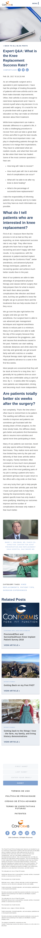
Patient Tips (27, 587)
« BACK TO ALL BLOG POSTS (15, 46)
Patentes (20, 814)
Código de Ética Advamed (20, 801)
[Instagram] (27, 833)
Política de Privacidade (20, 796)
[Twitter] (23, 69)
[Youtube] (33, 833)
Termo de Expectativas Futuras (20, 807)
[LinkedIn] (27, 69)
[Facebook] (19, 69)
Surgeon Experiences (15, 590)
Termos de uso (20, 791)
